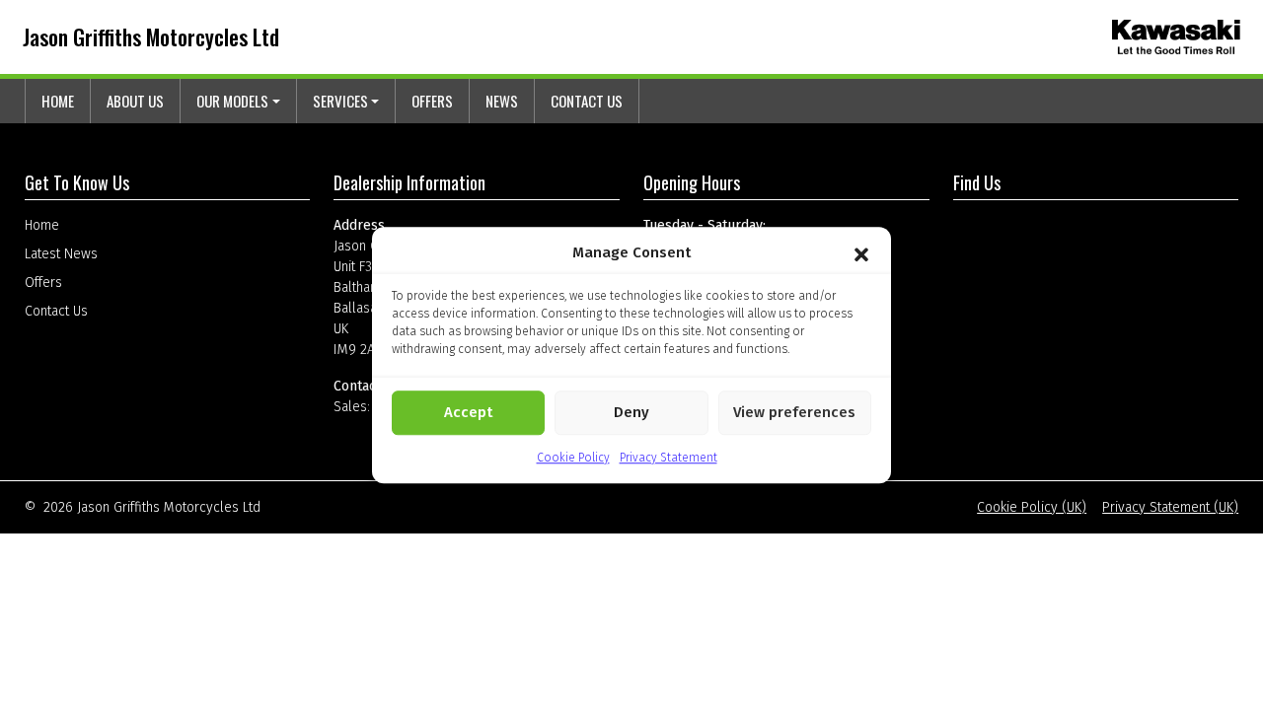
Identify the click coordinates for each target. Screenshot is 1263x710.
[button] (861, 253)
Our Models (232, 100)
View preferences (794, 412)
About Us (135, 100)
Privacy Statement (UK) (1170, 507)
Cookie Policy (573, 457)
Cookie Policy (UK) (1031, 507)
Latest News (61, 254)
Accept (468, 412)
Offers (432, 100)
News (501, 100)
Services (340, 100)
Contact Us (587, 100)
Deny (631, 412)
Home (57, 100)
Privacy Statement (668, 457)
